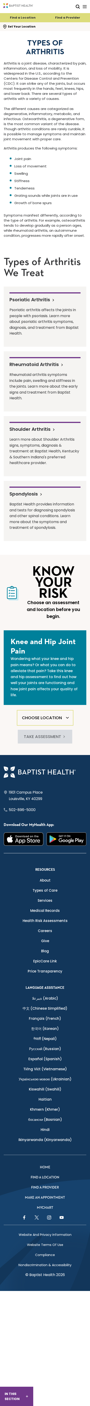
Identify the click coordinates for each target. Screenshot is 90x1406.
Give (45, 940)
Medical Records (45, 910)
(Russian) (45, 1048)
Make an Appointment (45, 1197)
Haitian (45, 1099)
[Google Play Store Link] (66, 839)
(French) (45, 1018)
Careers (45, 930)
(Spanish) (45, 1059)
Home (45, 1167)
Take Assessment (42, 736)
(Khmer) (45, 1109)
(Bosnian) (45, 1119)
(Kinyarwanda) (45, 1139)
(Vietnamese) (45, 1069)
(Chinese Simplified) (45, 1008)
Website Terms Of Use (45, 1245)
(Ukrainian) (45, 1079)
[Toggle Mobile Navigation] (85, 6)
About (45, 880)
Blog (45, 951)
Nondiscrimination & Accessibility (45, 1265)
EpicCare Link (45, 961)
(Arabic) (45, 998)
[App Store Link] (23, 839)
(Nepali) (45, 1038)
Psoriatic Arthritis (29, 299)
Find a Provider (67, 17)
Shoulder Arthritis (30, 429)
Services (45, 900)
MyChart (45, 1207)
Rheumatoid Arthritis (34, 364)
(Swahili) (45, 1089)
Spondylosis (23, 494)
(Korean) (45, 1028)
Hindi (45, 1129)
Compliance (45, 1255)
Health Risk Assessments (45, 920)
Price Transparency (45, 971)
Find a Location (23, 17)
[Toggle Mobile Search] (78, 6)
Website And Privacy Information (45, 1234)
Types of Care (45, 890)
